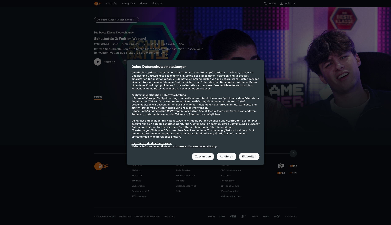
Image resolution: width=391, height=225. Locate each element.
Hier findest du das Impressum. (152, 143)
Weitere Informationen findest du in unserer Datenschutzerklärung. (174, 146)
